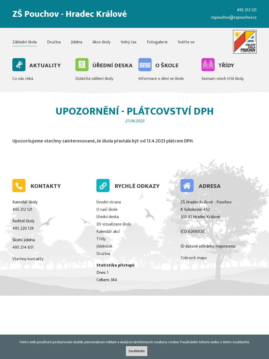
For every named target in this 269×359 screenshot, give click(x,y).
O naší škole (106, 209)
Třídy (101, 239)
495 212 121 (247, 10)
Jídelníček (104, 246)
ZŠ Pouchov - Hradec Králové (69, 14)
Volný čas (129, 42)
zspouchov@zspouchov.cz (234, 17)
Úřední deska (107, 216)
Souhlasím (136, 351)
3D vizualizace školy (113, 224)
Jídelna (76, 42)
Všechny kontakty (27, 259)
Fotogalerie (157, 42)
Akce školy (101, 42)
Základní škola (24, 42)
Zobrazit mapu (193, 257)
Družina (54, 42)
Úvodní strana (108, 202)
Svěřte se (186, 42)
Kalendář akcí (108, 231)
